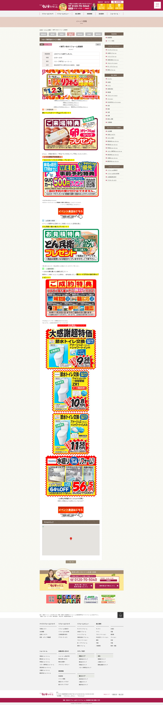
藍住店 (52, 34)
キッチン (109, 79)
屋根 (108, 109)
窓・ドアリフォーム (112, 66)
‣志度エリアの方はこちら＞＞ (62, 107)
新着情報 (109, 37)
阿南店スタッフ (83, 664)
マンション (110, 99)
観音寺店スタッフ (83, 684)
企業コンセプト (111, 134)
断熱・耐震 (110, 119)
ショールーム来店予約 (64, 656)
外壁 (108, 112)
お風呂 (109, 82)
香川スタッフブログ (63, 684)
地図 (77, 65)
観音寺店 (98, 34)
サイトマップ (81, 696)
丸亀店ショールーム (112, 158)
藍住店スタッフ (83, 662)
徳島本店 (43, 34)
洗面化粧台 (110, 89)
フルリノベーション (112, 63)
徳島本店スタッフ (83, 659)
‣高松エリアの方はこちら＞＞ (71, 104)
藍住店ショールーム (112, 144)
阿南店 (61, 34)
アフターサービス (111, 180)
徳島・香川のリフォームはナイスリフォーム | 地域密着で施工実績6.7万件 (81, 700)
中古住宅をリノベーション (114, 102)
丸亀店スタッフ (83, 682)
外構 (108, 115)
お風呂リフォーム (111, 53)
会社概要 (109, 131)
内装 (108, 105)
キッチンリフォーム (112, 50)
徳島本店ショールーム (113, 141)
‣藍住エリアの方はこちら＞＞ (79, 100)
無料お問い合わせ (62, 659)
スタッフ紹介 (110, 138)
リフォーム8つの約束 (63, 631)
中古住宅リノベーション (102, 637)
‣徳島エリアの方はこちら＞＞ (62, 100)
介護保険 (109, 122)
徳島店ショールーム (45, 656)
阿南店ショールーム (112, 148)
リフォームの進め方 (112, 170)
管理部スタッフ (102, 659)
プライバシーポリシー (64, 664)
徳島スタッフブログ (63, 681)
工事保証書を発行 (111, 177)
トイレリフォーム (111, 56)
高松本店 (80, 34)
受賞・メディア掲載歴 (45, 637)
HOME (41, 30)
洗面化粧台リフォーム (113, 60)
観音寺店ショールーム (113, 161)
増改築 (109, 92)
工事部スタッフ (102, 662)
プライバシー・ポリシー (69, 696)
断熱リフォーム (111, 70)
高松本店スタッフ (83, 679)
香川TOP (107, 2)
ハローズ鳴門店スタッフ (85, 667)
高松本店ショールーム (113, 154)
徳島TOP (100, 2)
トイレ (109, 85)
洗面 (112, 631)
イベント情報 (47, 30)
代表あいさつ (43, 629)
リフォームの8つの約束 (113, 173)
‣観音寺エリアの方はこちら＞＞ (79, 107)
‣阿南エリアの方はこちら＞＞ (71, 102)
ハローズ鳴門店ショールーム (114, 151)
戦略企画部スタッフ (103, 664)
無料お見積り (61, 662)
